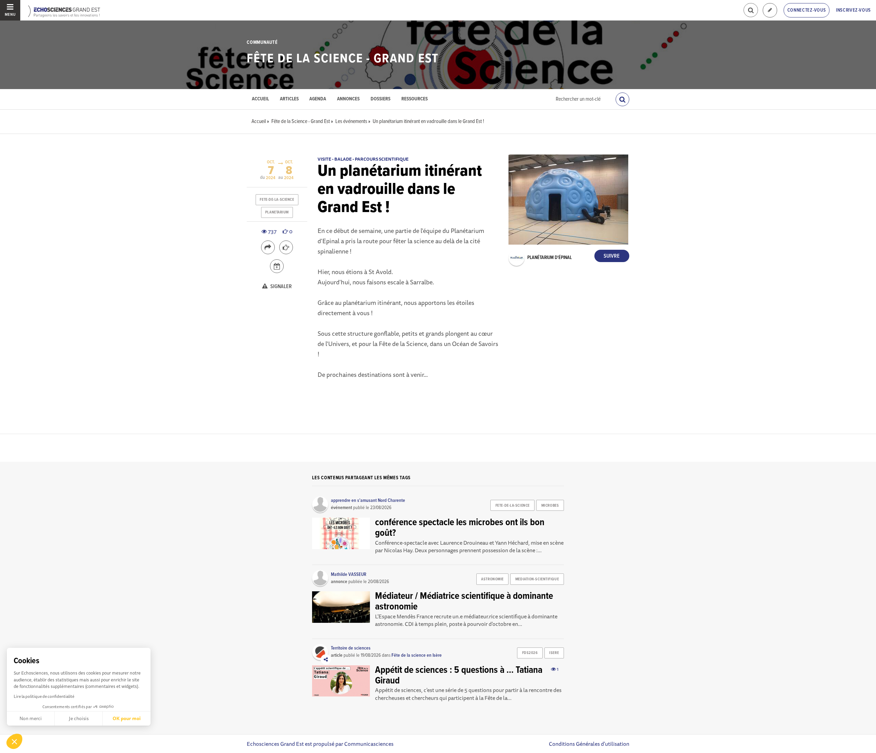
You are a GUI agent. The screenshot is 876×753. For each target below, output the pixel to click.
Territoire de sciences (351, 648)
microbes (550, 505)
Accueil (260, 99)
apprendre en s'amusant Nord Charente (368, 500)
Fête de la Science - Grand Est (343, 58)
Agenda (317, 99)
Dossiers (380, 99)
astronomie (492, 579)
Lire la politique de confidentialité (44, 696)
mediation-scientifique (537, 579)
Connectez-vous (806, 10)
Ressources (414, 99)
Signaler (280, 286)
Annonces (348, 99)
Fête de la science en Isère (416, 655)
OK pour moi (127, 718)
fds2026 (530, 653)
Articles (289, 99)
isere (554, 653)
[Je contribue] (770, 10)
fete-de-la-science (277, 199)
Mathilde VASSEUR (348, 574)
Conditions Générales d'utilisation (589, 743)
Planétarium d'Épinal (549, 258)
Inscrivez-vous (853, 10)
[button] (14, 741)
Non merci (31, 718)
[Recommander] (286, 247)
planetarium (277, 212)
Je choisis (79, 718)
